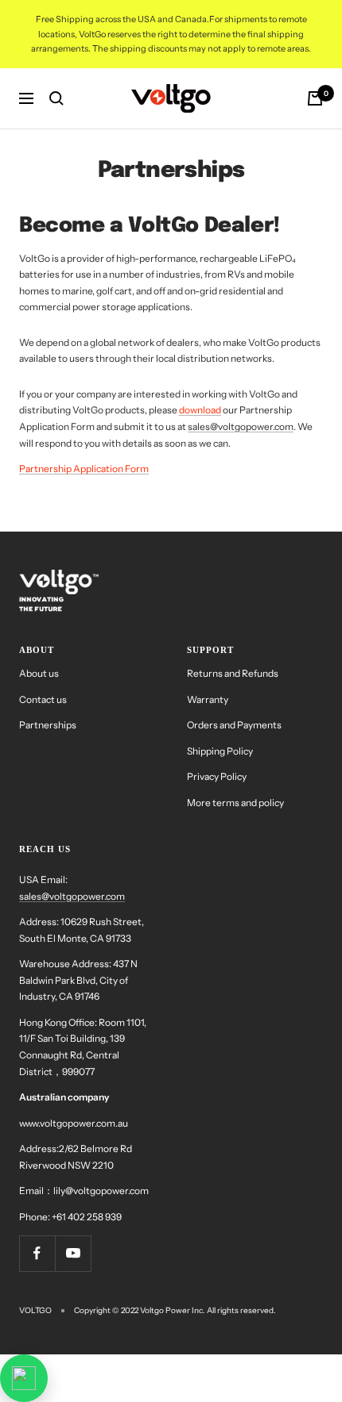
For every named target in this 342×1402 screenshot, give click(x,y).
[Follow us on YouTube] (73, 1253)
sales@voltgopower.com (240, 426)
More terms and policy (235, 803)
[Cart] (315, 98)
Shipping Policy (220, 751)
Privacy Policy (217, 776)
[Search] (56, 98)
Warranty (207, 699)
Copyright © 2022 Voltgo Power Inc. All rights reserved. (175, 1310)
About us (39, 673)
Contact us (43, 699)
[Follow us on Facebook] (37, 1253)
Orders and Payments (234, 725)
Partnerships (47, 725)
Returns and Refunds (232, 673)
